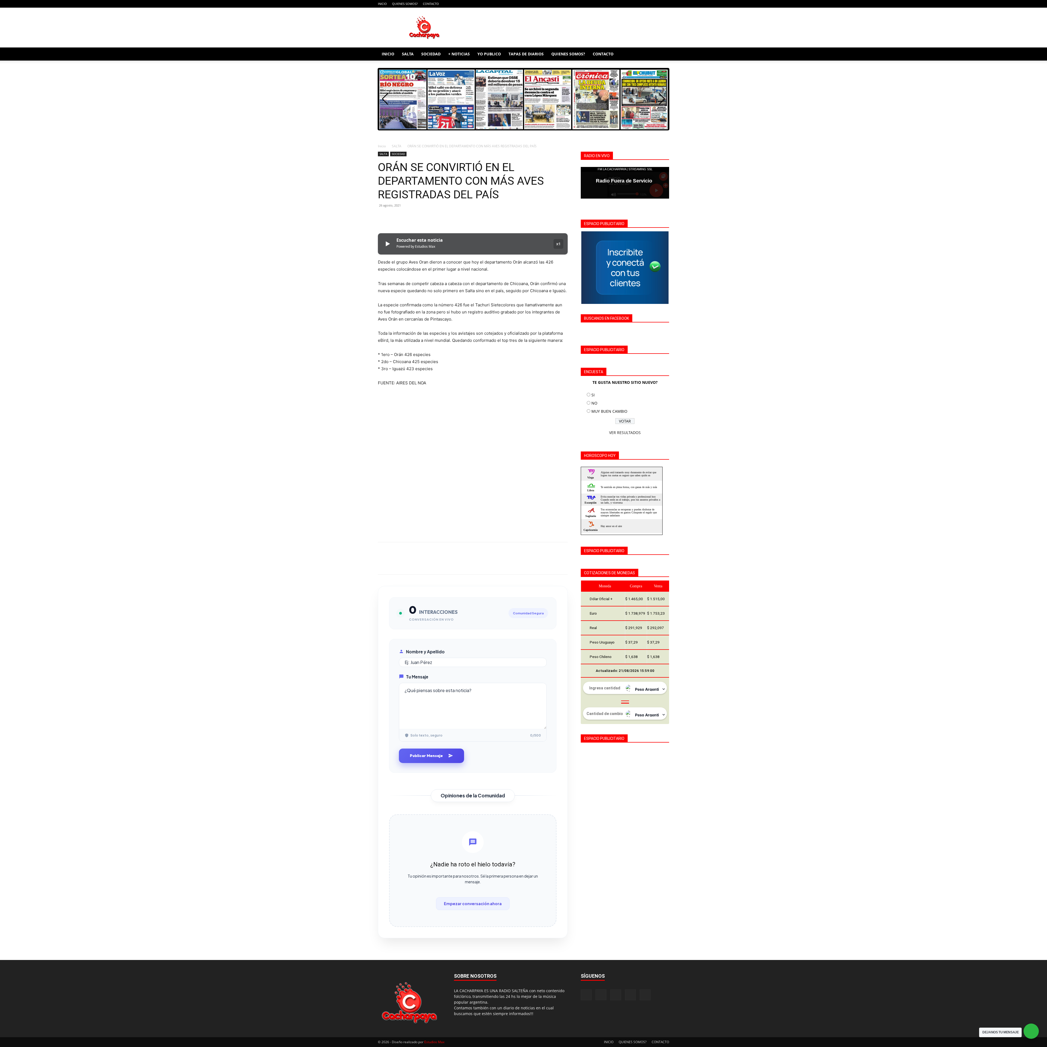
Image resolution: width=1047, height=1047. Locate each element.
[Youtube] (665, 4)
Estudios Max (434, 1042)
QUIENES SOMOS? (405, 4)
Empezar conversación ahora (473, 903)
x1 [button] (558, 243)
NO (594, 403)
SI (593, 394)
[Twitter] (395, 217)
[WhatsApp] (421, 217)
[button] (662, 54)
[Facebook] (629, 4)
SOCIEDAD (431, 53)
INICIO (382, 4)
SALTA (408, 53)
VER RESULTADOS (625, 432)
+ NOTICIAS (459, 53)
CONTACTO (431, 4)
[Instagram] (638, 4)
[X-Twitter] (656, 4)
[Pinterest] (408, 217)
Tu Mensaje (417, 676)
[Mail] (647, 4)
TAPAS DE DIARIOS (526, 53)
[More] (434, 217)
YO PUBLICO (489, 53)
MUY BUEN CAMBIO (609, 411)
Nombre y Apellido (425, 651)
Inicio (382, 146)
